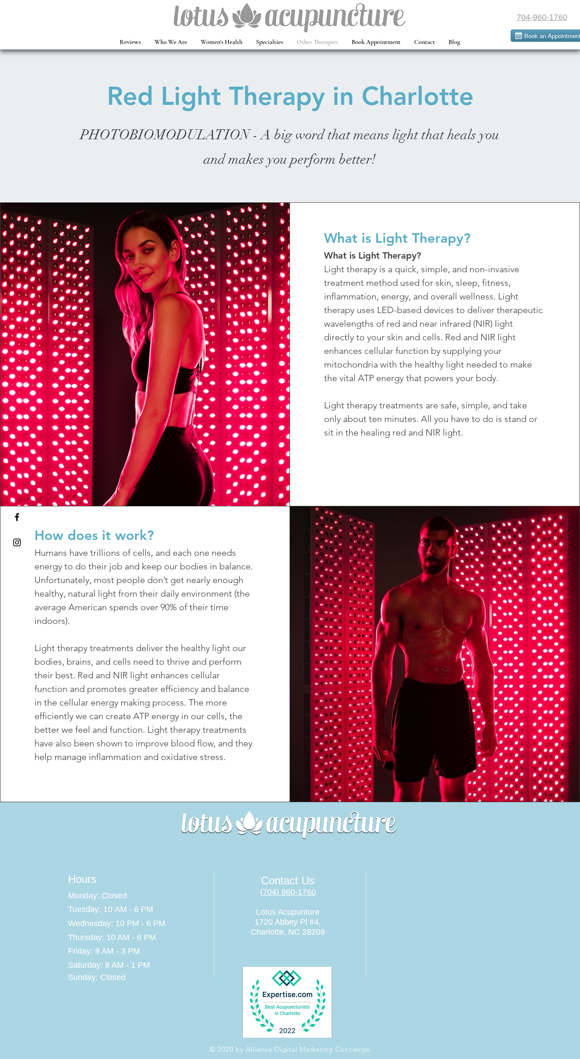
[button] (221, 42)
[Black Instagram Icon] (17, 542)
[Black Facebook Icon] (17, 517)
